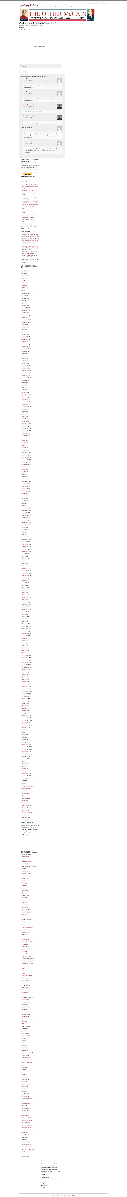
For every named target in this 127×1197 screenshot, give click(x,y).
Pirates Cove (25, 800)
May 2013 (24, 676)
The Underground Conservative (29, 1129)
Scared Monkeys (25, 1084)
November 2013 (25, 662)
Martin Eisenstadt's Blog (27, 1019)
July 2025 (24, 324)
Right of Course (25, 1072)
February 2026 (25, 307)
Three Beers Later (26, 817)
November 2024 (25, 344)
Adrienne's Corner (26, 932)
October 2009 (25, 778)
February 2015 (25, 626)
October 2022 (25, 404)
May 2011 (24, 734)
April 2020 (24, 476)
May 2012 (24, 705)
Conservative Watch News (28, 958)
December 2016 (25, 573)
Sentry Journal (25, 1086)
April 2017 (24, 563)
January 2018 (25, 541)
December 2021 (25, 428)
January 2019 (25, 512)
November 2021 (25, 430)
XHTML (44, 1187)
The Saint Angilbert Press (27, 1125)
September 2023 (25, 377)
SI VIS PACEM (25, 1088)
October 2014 (25, 635)
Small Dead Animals (26, 904)
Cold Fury (24, 880)
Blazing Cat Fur (25, 939)
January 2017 (25, 570)
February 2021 (25, 452)
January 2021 (25, 454)
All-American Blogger (26, 854)
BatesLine (24, 868)
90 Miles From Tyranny (27, 924)
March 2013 (24, 681)
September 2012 (25, 696)
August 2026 (24, 293)
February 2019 (25, 510)
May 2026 (24, 300)
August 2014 (24, 640)
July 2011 (24, 729)
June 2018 (24, 529)
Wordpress (44, 1185)
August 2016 (24, 582)
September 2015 (25, 609)
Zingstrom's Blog (25, 1156)
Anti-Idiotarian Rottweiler (27, 859)
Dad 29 (23, 968)
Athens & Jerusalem (26, 861)
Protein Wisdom (25, 900)
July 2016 (24, 585)
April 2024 (24, 360)
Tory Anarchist (25, 1137)
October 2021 (25, 433)
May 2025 (24, 329)
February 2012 (25, 713)
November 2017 (25, 546)
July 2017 (24, 556)
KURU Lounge (25, 1009)
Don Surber (24, 791)
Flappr (23, 795)
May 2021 (24, 445)
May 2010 (24, 763)
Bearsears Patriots (26, 873)
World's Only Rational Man (28, 1149)
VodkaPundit (24, 914)
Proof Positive (25, 803)
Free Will (24, 990)
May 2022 (24, 416)
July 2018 (24, 527)
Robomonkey (25, 1076)
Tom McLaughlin (25, 1134)
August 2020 (24, 467)
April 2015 (24, 621)
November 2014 (25, 633)
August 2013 (24, 669)
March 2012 (24, 710)
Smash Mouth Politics (26, 1093)
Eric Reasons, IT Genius (27, 982)
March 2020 (24, 479)
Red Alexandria (25, 1055)
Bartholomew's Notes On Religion (29, 866)
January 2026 (25, 310)
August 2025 (24, 322)
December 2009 (25, 775)
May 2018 (24, 532)
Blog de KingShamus (26, 875)
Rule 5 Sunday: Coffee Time (28, 217)
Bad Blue (24, 937)
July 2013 (24, 672)
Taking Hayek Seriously (27, 1098)
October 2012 (25, 693)
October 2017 (25, 549)
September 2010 (25, 754)
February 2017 (25, 568)
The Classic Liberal (26, 1108)
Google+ (74, 1195)
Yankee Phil (24, 1154)
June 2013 (24, 674)
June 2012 (24, 703)
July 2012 (24, 701)
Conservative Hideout (27, 956)
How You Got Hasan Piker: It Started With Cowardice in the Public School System (30, 186)
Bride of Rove (25, 878)
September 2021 (25, 435)
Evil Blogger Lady (26, 793)
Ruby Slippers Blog (26, 1079)
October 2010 (25, 751)
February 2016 (25, 597)
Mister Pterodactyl (26, 1026)
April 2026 (24, 303)
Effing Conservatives (26, 978)
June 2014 (24, 645)
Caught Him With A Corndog (28, 949)
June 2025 (24, 327)
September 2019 (25, 493)
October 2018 (25, 520)
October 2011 (25, 722)
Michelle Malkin (25, 287)
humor (28, 66)
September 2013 (25, 667)
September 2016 (25, 580)
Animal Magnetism (26, 788)
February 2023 (25, 394)
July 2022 (24, 411)
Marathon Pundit (25, 1016)
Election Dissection (26, 980)
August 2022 (24, 409)
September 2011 (25, 725)
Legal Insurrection (26, 890)
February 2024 (25, 365)
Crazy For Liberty (26, 965)
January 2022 (25, 426)
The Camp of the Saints (27, 807)
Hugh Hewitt (24, 283)
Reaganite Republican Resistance (29, 1052)
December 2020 (25, 457)
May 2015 (24, 619)
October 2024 (25, 346)
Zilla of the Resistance (27, 919)
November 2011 (25, 720)
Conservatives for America (28, 961)
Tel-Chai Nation (25, 1101)
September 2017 (25, 551)
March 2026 (24, 305)
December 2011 (25, 717)
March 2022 (24, 421)
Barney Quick (25, 863)
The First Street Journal (27, 812)
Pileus (23, 1043)
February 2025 (25, 336)
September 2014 (25, 638)
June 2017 (24, 558)
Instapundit (24, 285)
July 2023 (24, 382)
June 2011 (24, 732)
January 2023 (25, 397)
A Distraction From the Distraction (29, 215)
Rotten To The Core (26, 805)
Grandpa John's (25, 992)
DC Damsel (24, 970)
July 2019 (24, 498)
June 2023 (24, 385)
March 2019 (24, 508)
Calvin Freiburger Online (27, 941)
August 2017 (24, 553)
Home (82, 3)
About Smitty (104, 3)
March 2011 (24, 739)
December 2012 (25, 688)
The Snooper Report (26, 1127)
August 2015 (24, 611)
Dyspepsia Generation (27, 975)
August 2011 (24, 727)
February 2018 (25, 539)
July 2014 (24, 643)
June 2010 (24, 761)
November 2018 (25, 517)
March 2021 (24, 450)
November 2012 (25, 691)
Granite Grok (25, 994)
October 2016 (25, 578)
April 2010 (24, 766)
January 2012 (25, 715)
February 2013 (25, 684)
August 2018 (24, 524)
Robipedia (24, 1074)
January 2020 (25, 483)
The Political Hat (25, 815)
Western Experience (26, 1146)
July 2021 (24, 440)
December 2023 (25, 370)
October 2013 (25, 664)
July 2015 (24, 614)
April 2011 (24, 737)
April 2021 (24, 447)
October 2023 (25, 375)
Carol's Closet (25, 944)
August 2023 (24, 380)
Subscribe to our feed (46, 1171)
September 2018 (25, 522)
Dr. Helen (24, 885)
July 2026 (24, 295)
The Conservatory (26, 907)
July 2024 (24, 353)
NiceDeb (23, 30)
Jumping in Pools (25, 1006)
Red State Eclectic (26, 1057)
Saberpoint (24, 1081)
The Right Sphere (26, 1122)
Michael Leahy (25, 1023)
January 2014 (25, 657)
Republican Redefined (27, 1062)
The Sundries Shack (26, 912)
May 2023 (24, 387)
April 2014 (24, 650)
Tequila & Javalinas (26, 1103)
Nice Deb (24, 1031)
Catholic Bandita (25, 946)
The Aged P (24, 1105)
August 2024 (24, 351)
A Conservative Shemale (27, 927)
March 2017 (24, 565)
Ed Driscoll (24, 273)
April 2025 (24, 331)
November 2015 (25, 604)
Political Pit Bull (25, 1050)
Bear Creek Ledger (26, 871)
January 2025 (25, 339)
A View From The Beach (27, 786)
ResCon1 (24, 1064)
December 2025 (25, 312)
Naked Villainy (25, 1028)
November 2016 (25, 575)
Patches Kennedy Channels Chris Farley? (37, 22)
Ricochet (24, 1069)
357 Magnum (25, 783)
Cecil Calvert (25, 951)
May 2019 (24, 503)
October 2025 (25, 317)
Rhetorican (24, 902)
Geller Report (25, 278)
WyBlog (23, 1151)
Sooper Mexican (25, 1096)
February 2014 (25, 655)
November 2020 (25, 459)
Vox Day (24, 916)
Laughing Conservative (27, 1011)
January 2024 (25, 368)
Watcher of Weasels (26, 1144)
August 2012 (24, 698)
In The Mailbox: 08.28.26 (27, 190)
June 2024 (24, 356)
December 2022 (25, 399)
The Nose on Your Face (27, 1117)
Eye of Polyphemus (26, 985)
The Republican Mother (27, 1120)
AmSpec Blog (25, 934)
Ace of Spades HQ (26, 270)
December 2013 (25, 660)
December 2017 (25, 544)
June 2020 (24, 471)
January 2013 (25, 686)
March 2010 (24, 768)
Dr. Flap (23, 973)
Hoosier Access (25, 999)
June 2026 (24, 298)
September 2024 (25, 348)
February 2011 (25, 742)
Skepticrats (24, 1091)
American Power (25, 856)
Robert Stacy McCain (29, 105)
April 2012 (24, 708)
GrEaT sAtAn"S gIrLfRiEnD (28, 997)
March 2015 (24, 623)
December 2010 (25, 746)
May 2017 (24, 561)
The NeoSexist (25, 1115)
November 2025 (25, 315)
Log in (43, 1183)
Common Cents (25, 953)
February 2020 (25, 481)
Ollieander (24, 1040)
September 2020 (25, 464)
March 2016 (24, 594)
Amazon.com (35, 832)
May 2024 (24, 358)
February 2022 (25, 423)
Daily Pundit (24, 883)
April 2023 (24, 389)
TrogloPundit (24, 1139)
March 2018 (24, 537)
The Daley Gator (25, 810)
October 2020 (25, 462)
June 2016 (24, 587)
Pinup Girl (24, 1045)
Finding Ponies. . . (26, 987)
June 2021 (24, 442)
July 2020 (24, 469)
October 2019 (25, 491)
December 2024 (25, 341)
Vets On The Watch (26, 1142)
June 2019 (24, 500)
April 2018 (24, 534)
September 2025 (25, 319)
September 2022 (25, 406)
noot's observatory (26, 1033)
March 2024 (24, 363)
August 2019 (24, 496)
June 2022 (24, 413)
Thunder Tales (25, 1132)
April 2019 (24, 505)
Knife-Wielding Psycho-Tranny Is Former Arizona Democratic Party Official (29, 255)
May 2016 (24, 590)
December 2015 (25, 602)
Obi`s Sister (24, 897)
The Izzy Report (25, 1110)
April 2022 (24, 418)
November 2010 (25, 749)
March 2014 (24, 652)
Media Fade (24, 1021)
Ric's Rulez (24, 1067)
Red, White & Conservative (28, 1060)
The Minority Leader (26, 1113)
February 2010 (25, 770)
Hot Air (23, 280)
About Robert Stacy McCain (92, 3)
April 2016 (24, 592)
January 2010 (25, 773)
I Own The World (25, 888)
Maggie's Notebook (26, 798)
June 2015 (24, 616)
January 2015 (25, 628)
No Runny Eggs (25, 895)
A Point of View (25, 929)
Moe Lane (24, 892)
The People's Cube (26, 909)
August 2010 (24, 756)
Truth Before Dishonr (26, 819)
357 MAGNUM (24, 163)
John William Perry (26, 1002)
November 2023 (25, 372)
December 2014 (25, 631)
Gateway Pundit (25, 275)
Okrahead (24, 1038)
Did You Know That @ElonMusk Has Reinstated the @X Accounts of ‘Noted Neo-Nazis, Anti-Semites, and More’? (30, 203)
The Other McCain (29, 4)
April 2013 (24, 679)
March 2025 (24, 334)
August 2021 (24, 438)
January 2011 (25, 744)
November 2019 (25, 488)
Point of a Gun (25, 1047)
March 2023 (24, 392)
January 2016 (25, 599)
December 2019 (25, 486)
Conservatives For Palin (27, 963)
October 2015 (25, 606)
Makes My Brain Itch (26, 1014)
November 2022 (25, 401)
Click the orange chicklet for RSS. (29, 226)
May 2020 (24, 474)
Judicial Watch (25, 1004)
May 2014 (24, 647)
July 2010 (24, 758)
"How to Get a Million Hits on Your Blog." (30, 168)
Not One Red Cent (26, 1035)
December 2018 (25, 515)
